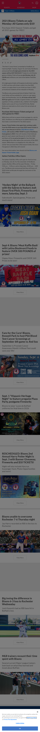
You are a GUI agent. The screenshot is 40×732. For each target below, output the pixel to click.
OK (20, 728)
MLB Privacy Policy (32, 717)
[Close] (37, 712)
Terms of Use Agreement (10, 719)
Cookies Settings (20, 723)
